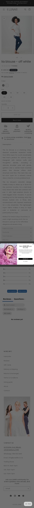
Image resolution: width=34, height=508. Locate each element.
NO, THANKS (25, 261)
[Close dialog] (33, 244)
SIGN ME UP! (25, 258)
